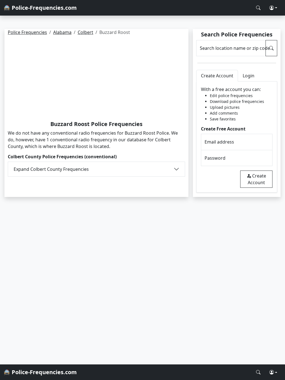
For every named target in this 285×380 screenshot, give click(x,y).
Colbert (85, 32)
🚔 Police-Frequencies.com (40, 7)
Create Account (257, 179)
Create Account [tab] (217, 76)
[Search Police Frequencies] (258, 7)
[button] (273, 7)
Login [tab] (248, 76)
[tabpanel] (236, 137)
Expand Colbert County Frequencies (51, 169)
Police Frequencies (27, 32)
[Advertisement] (96, 79)
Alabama (62, 32)
